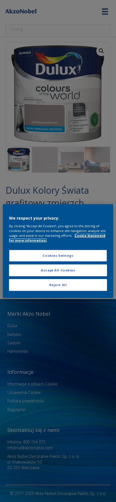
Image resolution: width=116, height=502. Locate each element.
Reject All (58, 285)
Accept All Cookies (58, 270)
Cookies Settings (58, 256)
